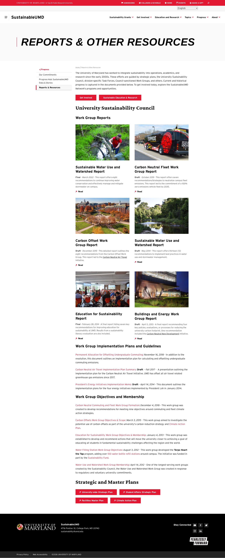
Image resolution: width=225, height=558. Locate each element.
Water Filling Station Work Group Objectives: (99, 450)
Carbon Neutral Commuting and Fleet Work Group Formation (107, 405)
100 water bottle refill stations (124, 454)
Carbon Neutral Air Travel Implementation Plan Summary (106, 369)
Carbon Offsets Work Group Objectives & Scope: (101, 420)
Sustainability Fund (98, 457)
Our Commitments (47, 74)
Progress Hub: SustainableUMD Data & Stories (53, 81)
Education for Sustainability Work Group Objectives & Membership (111, 435)
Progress (45, 69)
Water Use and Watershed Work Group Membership (102, 465)
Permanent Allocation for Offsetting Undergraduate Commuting (109, 354)
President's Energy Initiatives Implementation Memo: (104, 384)
